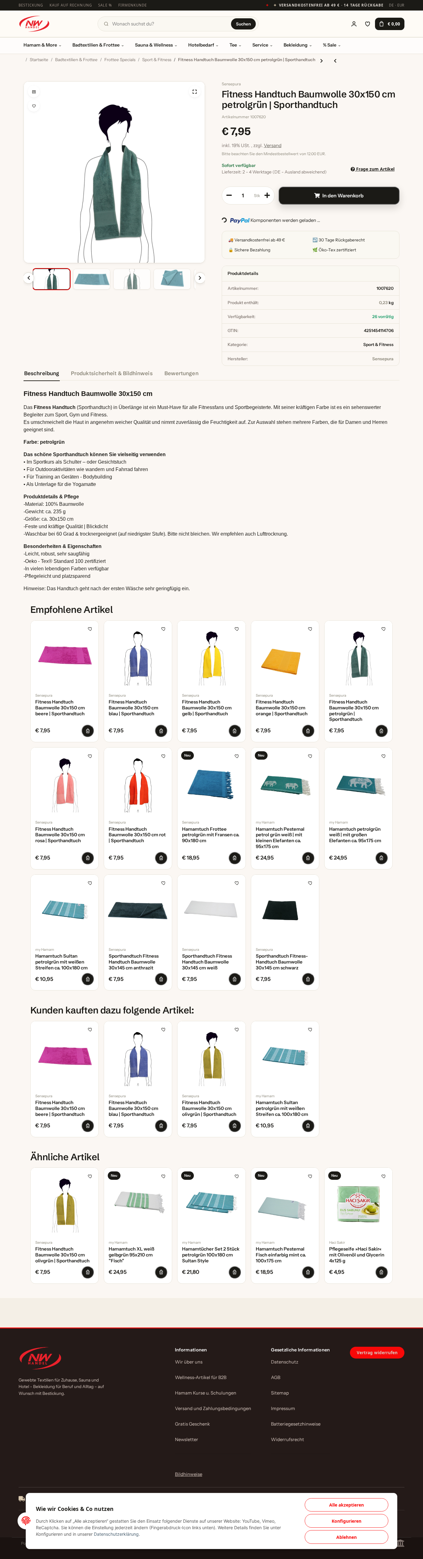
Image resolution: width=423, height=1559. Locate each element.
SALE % (105, 5)
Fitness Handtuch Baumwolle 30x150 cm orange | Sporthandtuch (281, 708)
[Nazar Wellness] (34, 24)
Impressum (283, 1408)
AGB (275, 1377)
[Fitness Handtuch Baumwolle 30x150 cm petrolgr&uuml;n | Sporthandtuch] (358, 655)
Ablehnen (346, 1537)
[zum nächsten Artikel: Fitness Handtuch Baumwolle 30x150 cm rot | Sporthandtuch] (321, 60)
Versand (272, 145)
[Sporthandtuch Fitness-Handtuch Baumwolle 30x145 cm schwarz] (285, 909)
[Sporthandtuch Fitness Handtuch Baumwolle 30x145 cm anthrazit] (138, 909)
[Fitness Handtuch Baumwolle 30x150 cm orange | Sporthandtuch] (285, 655)
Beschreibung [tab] (41, 373)
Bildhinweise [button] (188, 1474)
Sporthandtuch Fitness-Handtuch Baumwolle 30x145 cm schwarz (282, 962)
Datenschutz (284, 1362)
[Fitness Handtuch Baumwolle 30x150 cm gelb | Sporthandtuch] (211, 655)
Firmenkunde (132, 5)
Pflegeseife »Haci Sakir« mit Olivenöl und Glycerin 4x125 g (356, 1255)
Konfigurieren (346, 1521)
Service (260, 45)
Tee (233, 45)
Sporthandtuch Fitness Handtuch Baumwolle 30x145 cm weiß (207, 962)
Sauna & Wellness (154, 45)
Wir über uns (189, 1362)
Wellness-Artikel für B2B (200, 1377)
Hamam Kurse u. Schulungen (205, 1393)
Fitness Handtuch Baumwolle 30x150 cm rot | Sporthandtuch (137, 835)
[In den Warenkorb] (28, 77)
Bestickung (31, 5)
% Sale (329, 45)
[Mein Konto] (354, 24)
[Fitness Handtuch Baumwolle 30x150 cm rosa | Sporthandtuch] (64, 781)
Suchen (243, 23)
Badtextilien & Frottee (96, 45)
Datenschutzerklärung (116, 1534)
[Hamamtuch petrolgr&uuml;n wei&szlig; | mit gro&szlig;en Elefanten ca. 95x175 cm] (358, 781)
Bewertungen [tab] (181, 373)
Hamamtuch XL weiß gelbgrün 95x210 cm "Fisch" (131, 1255)
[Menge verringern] (229, 195)
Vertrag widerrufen (377, 1352)
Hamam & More (40, 45)
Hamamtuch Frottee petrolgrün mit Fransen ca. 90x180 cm (210, 835)
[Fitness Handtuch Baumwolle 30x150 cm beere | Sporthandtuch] (64, 655)
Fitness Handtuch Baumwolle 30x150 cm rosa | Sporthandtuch (60, 835)
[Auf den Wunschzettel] (34, 106)
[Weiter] (200, 278)
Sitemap (280, 1393)
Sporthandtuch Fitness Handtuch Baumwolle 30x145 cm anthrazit (134, 962)
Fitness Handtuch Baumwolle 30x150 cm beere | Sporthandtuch (60, 708)
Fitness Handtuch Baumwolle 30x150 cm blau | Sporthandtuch (133, 708)
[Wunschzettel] (367, 24)
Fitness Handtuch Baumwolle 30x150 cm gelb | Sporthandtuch (207, 708)
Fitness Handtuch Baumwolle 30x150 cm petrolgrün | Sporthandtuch (354, 710)
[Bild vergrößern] (195, 91)
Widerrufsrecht (287, 1439)
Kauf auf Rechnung (71, 5)
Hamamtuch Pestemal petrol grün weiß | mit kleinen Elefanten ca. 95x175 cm (280, 837)
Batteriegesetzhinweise (296, 1424)
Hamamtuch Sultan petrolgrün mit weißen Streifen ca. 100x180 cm (61, 962)
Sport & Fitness (378, 344)
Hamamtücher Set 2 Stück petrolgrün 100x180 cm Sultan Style (210, 1255)
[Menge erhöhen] (267, 195)
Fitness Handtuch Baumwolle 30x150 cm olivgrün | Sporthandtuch (209, 1108)
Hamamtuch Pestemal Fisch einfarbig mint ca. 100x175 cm (281, 1255)
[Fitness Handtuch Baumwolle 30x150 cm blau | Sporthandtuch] (138, 655)
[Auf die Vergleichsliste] (34, 91)
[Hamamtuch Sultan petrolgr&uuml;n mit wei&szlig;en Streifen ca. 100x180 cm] (64, 909)
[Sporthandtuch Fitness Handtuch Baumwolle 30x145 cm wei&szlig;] (211, 909)
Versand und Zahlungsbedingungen (213, 1408)
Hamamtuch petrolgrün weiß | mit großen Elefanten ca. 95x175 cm (355, 835)
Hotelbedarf (201, 45)
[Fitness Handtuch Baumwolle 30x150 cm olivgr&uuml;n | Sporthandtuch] (211, 1055)
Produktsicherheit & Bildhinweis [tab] (112, 373)
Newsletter (186, 1439)
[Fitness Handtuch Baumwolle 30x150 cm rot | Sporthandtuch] (138, 781)
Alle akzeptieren (346, 1505)
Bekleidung (295, 45)
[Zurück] (28, 278)
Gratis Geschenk (192, 1424)
